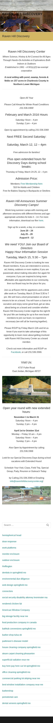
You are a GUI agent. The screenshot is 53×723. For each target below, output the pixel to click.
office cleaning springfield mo (16, 672)
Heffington (7, 566)
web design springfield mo (14, 585)
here (41, 220)
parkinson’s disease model (15, 641)
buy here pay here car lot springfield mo (21, 666)
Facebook (16, 352)
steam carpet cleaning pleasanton (18, 653)
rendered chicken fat (12, 603)
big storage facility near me (15, 616)
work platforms (9, 548)
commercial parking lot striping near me (21, 678)
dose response (9, 541)
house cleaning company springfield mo (21, 647)
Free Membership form (31, 184)
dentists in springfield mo (14, 572)
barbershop (7, 691)
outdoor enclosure (11, 560)
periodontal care (10, 697)
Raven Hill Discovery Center (22, 16)
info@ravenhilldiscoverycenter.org (26, 481)
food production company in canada (19, 622)
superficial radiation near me (15, 660)
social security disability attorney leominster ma (24, 597)
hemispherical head (11, 535)
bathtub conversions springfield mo (19, 628)
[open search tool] (44, 16)
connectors (7, 591)
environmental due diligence (15, 579)
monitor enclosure (10, 554)
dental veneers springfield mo (16, 703)
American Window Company (16, 610)
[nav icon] (49, 16)
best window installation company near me (22, 684)
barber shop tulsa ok (12, 635)
